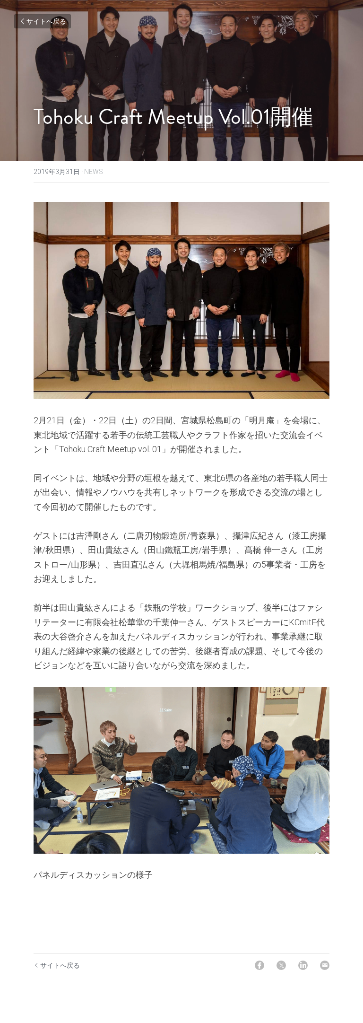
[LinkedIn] (303, 965)
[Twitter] (281, 965)
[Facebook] (259, 965)
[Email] (324, 965)
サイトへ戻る (46, 21)
